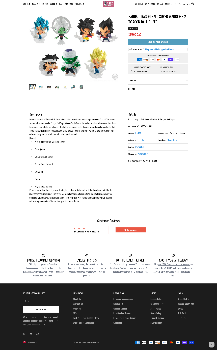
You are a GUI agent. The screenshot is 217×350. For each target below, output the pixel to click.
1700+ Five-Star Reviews (170, 71)
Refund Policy (155, 308)
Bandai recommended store (142, 67)
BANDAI (138, 133)
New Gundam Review (122, 313)
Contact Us (78, 303)
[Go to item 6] (73, 87)
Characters (172, 140)
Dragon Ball (139, 146)
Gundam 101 (118, 303)
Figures (45, 3)
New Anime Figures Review (124, 318)
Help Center (78, 308)
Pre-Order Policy (156, 303)
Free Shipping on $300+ (141, 71)
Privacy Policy (155, 313)
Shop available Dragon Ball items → (161, 49)
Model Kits (36, 3)
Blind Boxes (79, 3)
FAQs (75, 313)
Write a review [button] (130, 229)
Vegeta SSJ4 (143, 153)
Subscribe (41, 309)
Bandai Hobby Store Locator (35, 271)
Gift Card (182, 313)
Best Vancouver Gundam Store (86, 318)
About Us (77, 299)
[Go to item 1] (32, 87)
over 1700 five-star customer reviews (174, 264)
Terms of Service (156, 318)
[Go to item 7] (81, 87)
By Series (139, 3)
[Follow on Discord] (37, 333)
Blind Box (141, 140)
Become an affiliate (186, 303)
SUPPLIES (53, 3)
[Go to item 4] (57, 87)
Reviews (181, 308)
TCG (60, 3)
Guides (160, 3)
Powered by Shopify (93, 342)
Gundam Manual (120, 308)
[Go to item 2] (40, 87)
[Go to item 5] (65, 87)
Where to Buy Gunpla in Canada (86, 322)
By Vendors (150, 3)
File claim (181, 318)
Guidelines (117, 322)
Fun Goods (68, 3)
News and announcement (123, 299)
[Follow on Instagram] (24, 333)
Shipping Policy (155, 299)
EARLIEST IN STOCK (168, 67)
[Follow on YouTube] (31, 333)
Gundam (26, 3)
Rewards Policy (155, 322)
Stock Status (183, 299)
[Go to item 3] (48, 87)
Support (169, 3)
